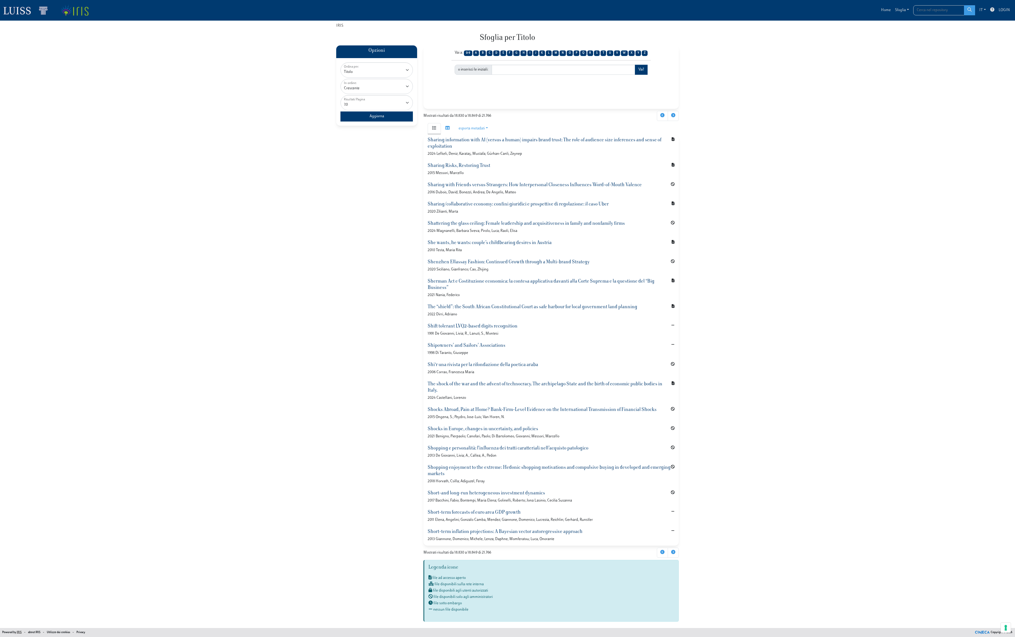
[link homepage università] (75, 10)
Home (886, 10)
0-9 (468, 52)
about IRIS (34, 632)
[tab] (434, 128)
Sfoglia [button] (900, 10)
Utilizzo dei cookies (58, 632)
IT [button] (981, 10)
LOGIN (1004, 10)
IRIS (339, 26)
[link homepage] (27, 10)
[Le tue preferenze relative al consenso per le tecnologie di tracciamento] (1006, 628)
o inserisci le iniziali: (473, 70)
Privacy (80, 632)
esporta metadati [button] (472, 128)
